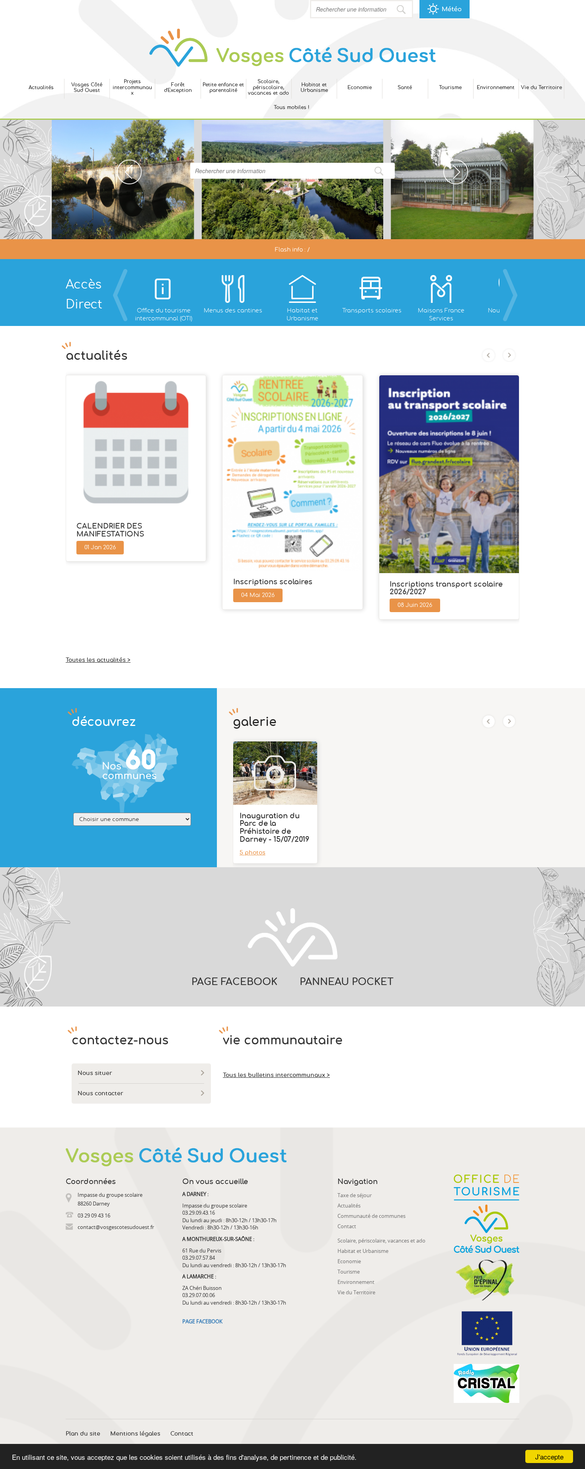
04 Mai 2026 (258, 595)
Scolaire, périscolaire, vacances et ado (268, 87)
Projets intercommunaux (132, 87)
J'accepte (549, 1456)
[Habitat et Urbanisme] (302, 289)
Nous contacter (100, 1093)
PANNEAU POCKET (347, 982)
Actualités (41, 87)
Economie (359, 87)
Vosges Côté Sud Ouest (86, 87)
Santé (405, 87)
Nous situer (95, 1073)
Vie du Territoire (541, 87)
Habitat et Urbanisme (314, 87)
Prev (123, 164)
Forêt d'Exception (178, 87)
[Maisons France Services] (441, 289)
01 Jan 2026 (100, 547)
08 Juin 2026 (415, 605)
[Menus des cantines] (232, 289)
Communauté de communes (371, 1215)
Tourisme (450, 87)
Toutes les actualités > (98, 660)
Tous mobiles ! (291, 107)
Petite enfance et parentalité (223, 87)
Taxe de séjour (354, 1195)
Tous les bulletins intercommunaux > (276, 1075)
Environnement (496, 87)
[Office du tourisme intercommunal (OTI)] (163, 289)
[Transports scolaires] (371, 289)
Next (449, 164)
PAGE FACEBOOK (234, 982)
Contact (346, 1226)
